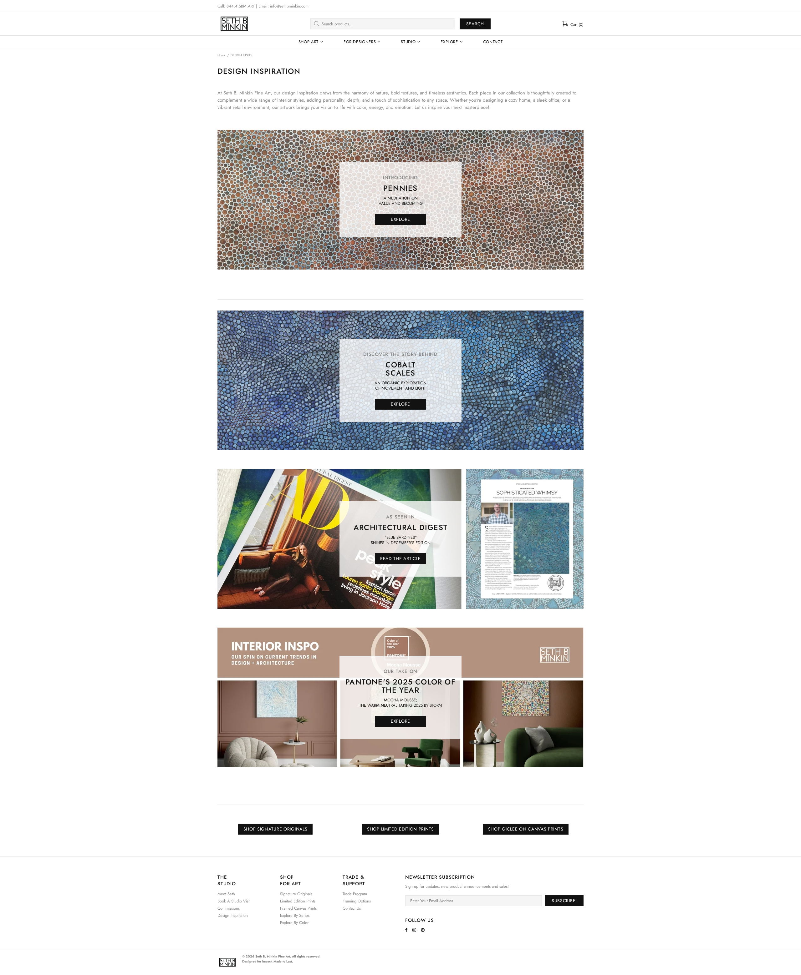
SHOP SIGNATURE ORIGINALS (275, 829)
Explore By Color (294, 922)
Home (221, 55)
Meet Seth (226, 894)
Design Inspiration (232, 915)
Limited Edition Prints (297, 901)
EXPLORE (400, 219)
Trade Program (355, 894)
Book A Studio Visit (233, 901)
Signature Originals (296, 894)
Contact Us (352, 908)
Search (475, 24)
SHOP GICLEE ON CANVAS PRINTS (526, 829)
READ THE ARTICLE (400, 558)
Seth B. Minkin (234, 24)
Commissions (228, 908)
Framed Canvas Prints (298, 908)
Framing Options (357, 901)
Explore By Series (294, 915)
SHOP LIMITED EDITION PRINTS (400, 829)
